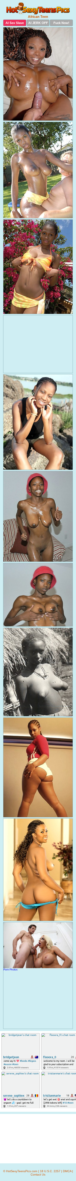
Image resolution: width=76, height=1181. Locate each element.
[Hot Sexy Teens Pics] (38, 8)
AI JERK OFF (38, 23)
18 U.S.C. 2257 (50, 1171)
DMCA (67, 1171)
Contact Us (38, 1174)
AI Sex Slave (14, 23)
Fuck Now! (61, 23)
